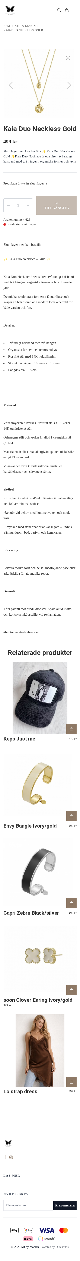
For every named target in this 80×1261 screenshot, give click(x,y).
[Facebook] (5, 1157)
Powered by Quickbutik (55, 1247)
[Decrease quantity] (8, 205)
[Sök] (59, 10)
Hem (6, 25)
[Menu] (74, 10)
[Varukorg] (67, 10)
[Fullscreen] (68, 58)
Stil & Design (25, 25)
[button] (69, 85)
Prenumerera (65, 1205)
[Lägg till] (71, 729)
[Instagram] (11, 1157)
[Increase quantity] (28, 205)
